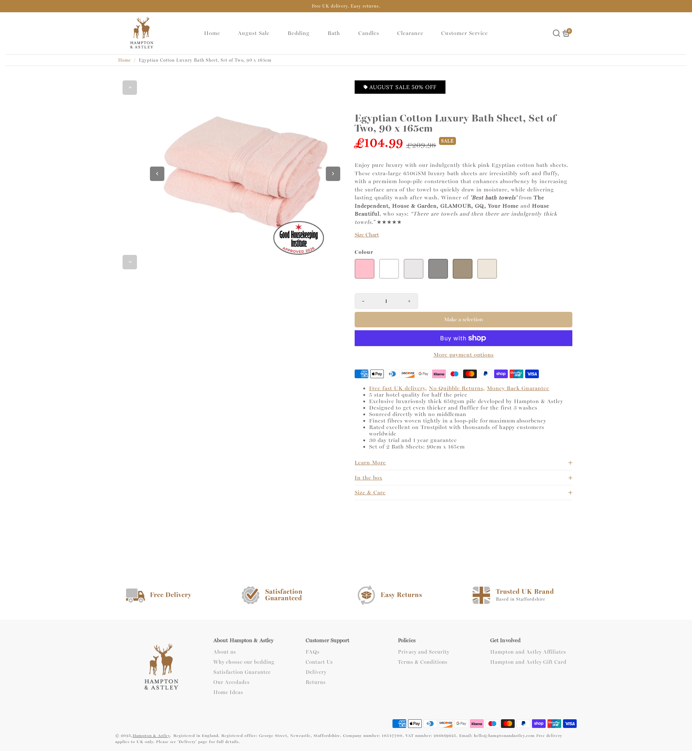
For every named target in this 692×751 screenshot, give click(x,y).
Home (212, 33)
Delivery (316, 672)
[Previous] (130, 87)
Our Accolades (231, 682)
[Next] (130, 262)
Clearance (410, 33)
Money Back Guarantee (518, 388)
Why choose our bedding (243, 662)
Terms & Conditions (423, 662)
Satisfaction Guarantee (242, 672)
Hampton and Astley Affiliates (528, 652)
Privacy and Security (423, 652)
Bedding (299, 33)
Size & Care (370, 492)
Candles (368, 33)
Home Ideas (228, 692)
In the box (368, 477)
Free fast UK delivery (397, 388)
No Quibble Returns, (457, 388)
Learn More (370, 462)
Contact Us (319, 662)
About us (224, 652)
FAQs (313, 652)
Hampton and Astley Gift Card (528, 662)
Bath (334, 33)
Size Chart (367, 235)
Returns (316, 682)
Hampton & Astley (151, 735)
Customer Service (464, 33)
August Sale (254, 33)
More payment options (464, 355)
